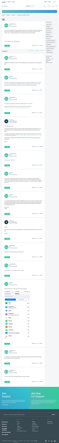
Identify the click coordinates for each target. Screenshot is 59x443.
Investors (18, 426)
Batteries (47, 34)
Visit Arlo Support (5, 404)
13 (35, 363)
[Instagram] (48, 441)
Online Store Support (35, 426)
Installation (48, 44)
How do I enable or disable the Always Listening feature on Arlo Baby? (29, 135)
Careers (18, 423)
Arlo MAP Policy (50, 421)
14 (35, 381)
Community (34, 423)
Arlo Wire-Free (48, 32)
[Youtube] (54, 441)
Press (18, 424)
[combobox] (40, 6)
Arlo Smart (48, 30)
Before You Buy (48, 36)
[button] (43, 22)
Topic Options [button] (56, 19)
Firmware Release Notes (50, 40)
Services (13, 1)
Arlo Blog (18, 429)
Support (45, 1)
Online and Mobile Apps (50, 46)
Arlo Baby (48, 26)
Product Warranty (35, 431)
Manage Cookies (15, 441)
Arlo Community (4, 6)
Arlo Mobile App (49, 28)
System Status (34, 424)
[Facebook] (45, 441)
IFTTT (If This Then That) (50, 42)
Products (9, 1)
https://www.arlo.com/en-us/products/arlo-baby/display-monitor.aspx (16, 107)
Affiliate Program (50, 423)
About (18, 421)
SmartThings (48, 50)
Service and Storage (49, 48)
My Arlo (49, 1)
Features (47, 38)
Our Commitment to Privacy (21, 431)
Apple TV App (48, 24)
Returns (33, 429)
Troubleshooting (16, 41)
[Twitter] (51, 441)
